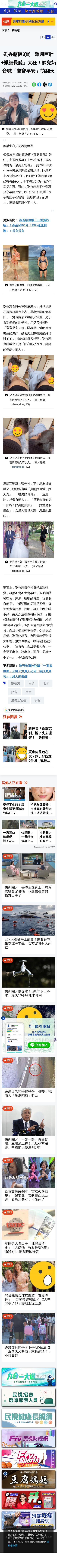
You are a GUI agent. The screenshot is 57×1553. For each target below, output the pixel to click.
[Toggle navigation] (4, 4)
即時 (18, 11)
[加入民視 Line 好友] (28, 1035)
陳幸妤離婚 (34, 11)
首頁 (7, 11)
